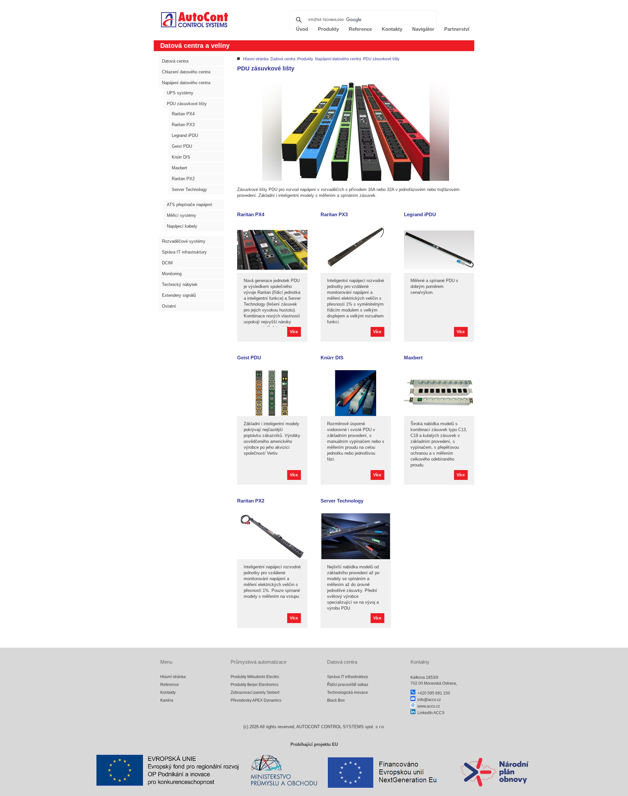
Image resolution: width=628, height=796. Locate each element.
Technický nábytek (180, 284)
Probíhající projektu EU (314, 744)
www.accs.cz (427, 706)
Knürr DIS (181, 157)
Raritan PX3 (183, 124)
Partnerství (456, 29)
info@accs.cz (428, 699)
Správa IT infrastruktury (184, 252)
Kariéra (166, 700)
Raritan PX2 (183, 178)
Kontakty (168, 692)
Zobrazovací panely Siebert (255, 692)
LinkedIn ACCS (430, 713)
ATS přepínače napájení (189, 204)
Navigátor (423, 29)
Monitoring (172, 273)
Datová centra (175, 61)
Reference (169, 684)
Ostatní (169, 306)
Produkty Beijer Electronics (254, 684)
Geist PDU (182, 146)
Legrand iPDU (185, 135)
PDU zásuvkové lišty (187, 103)
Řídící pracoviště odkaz (347, 684)
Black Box (336, 700)
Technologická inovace (347, 692)
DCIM (167, 262)
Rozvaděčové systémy (183, 241)
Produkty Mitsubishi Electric (255, 676)
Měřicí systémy (181, 215)
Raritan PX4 (183, 113)
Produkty (305, 59)
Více (294, 332)
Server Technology (189, 189)
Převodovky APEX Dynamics (256, 700)
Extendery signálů (179, 295)
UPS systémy (180, 92)
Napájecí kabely (182, 226)
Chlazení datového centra (186, 71)
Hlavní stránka (256, 59)
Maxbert (179, 167)
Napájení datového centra (186, 82)
